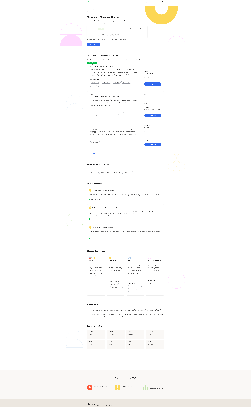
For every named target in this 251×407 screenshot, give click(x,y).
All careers (91, 10)
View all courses (93, 44)
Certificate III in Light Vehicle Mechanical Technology (106, 96)
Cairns (90, 334)
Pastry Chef (132, 286)
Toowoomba (111, 334)
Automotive (112, 260)
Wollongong (150, 338)
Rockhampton (131, 334)
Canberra (150, 347)
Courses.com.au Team (95, 199)
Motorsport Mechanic (95, 82)
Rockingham (150, 344)
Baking (130, 260)
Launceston (111, 347)
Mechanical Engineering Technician (110, 115)
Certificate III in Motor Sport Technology (102, 66)
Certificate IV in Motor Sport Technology (102, 127)
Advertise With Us (106, 404)
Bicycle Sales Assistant (153, 289)
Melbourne (111, 341)
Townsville (130, 331)
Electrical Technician (126, 82)
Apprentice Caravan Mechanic (115, 281)
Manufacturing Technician (96, 115)
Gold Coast (111, 331)
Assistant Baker (132, 289)
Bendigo (90, 344)
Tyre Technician (116, 82)
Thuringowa (150, 331)
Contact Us (99, 404)
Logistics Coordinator (106, 82)
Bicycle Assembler (152, 286)
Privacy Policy (114, 404)
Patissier (138, 286)
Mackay (149, 334)
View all (93, 153)
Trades (91, 260)
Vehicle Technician (94, 85)
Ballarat (149, 341)
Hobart (90, 347)
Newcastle (111, 338)
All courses (93, 292)
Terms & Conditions (122, 404)
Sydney (90, 338)
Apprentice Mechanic (114, 284)
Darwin (129, 347)
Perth (129, 344)
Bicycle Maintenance (154, 260)
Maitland (90, 341)
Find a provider (153, 84)
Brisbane (91, 331)
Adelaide (110, 344)
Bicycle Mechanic (152, 283)
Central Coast (131, 338)
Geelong (130, 341)
